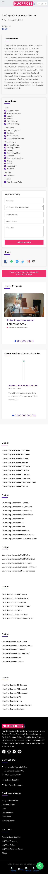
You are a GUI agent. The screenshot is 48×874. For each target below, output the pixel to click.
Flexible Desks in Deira (12, 610)
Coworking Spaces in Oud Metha (16, 555)
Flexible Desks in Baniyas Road (15, 598)
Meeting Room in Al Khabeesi (14, 693)
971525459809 (11, 780)
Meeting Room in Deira (12, 701)
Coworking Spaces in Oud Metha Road (18, 559)
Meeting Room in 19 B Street (14, 685)
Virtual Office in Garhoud (13, 661)
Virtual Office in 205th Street (14, 641)
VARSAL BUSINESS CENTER (23, 385)
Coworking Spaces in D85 (13, 518)
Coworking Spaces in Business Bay (16, 510)
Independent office (10, 801)
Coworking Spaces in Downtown (16, 530)
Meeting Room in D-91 (11, 697)
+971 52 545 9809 (13, 775)
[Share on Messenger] (17, 262)
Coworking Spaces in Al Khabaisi (16, 474)
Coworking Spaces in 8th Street (15, 458)
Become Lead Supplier (11, 837)
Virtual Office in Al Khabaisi (14, 649)
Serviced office (8, 805)
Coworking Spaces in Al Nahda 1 (16, 502)
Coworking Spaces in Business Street (17, 514)
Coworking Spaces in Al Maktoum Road (19, 482)
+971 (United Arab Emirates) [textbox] (17, 207)
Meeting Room (8, 820)
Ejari (4, 808)
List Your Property (10, 841)
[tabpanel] (24, 312)
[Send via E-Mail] (33, 262)
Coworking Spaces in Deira (13, 526)
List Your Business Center (13, 849)
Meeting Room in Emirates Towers (16, 705)
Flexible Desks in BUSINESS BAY (16, 606)
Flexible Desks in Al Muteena (14, 594)
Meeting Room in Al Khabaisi (14, 689)
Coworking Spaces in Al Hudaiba (16, 466)
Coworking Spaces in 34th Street (16, 454)
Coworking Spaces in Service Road (16, 563)
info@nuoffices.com (14, 785)
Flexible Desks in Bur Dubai (14, 602)
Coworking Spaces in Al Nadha (15, 486)
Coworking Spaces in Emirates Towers (18, 534)
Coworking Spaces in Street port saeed (18, 571)
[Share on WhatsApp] (11, 262)
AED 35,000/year (17, 324)
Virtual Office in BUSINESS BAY (16, 653)
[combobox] (24, 207)
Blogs (4, 853)
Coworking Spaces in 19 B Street (16, 450)
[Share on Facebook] (5, 262)
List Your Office (8, 845)
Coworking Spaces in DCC (13, 522)
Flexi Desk (6, 816)
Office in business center (20, 320)
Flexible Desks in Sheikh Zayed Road (17, 618)
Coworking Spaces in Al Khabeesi (16, 478)
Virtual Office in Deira (11, 657)
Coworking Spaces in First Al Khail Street (19, 538)
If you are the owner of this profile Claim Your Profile (24, 273)
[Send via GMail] (28, 262)
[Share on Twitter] (22, 262)
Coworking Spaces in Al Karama (15, 470)
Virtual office (7, 812)
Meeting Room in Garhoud (13, 709)
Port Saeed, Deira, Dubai (13, 20)
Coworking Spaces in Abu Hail (15, 462)
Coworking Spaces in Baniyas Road (17, 506)
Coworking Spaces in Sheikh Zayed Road (19, 567)
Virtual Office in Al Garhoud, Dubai (17, 645)
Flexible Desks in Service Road (15, 614)
